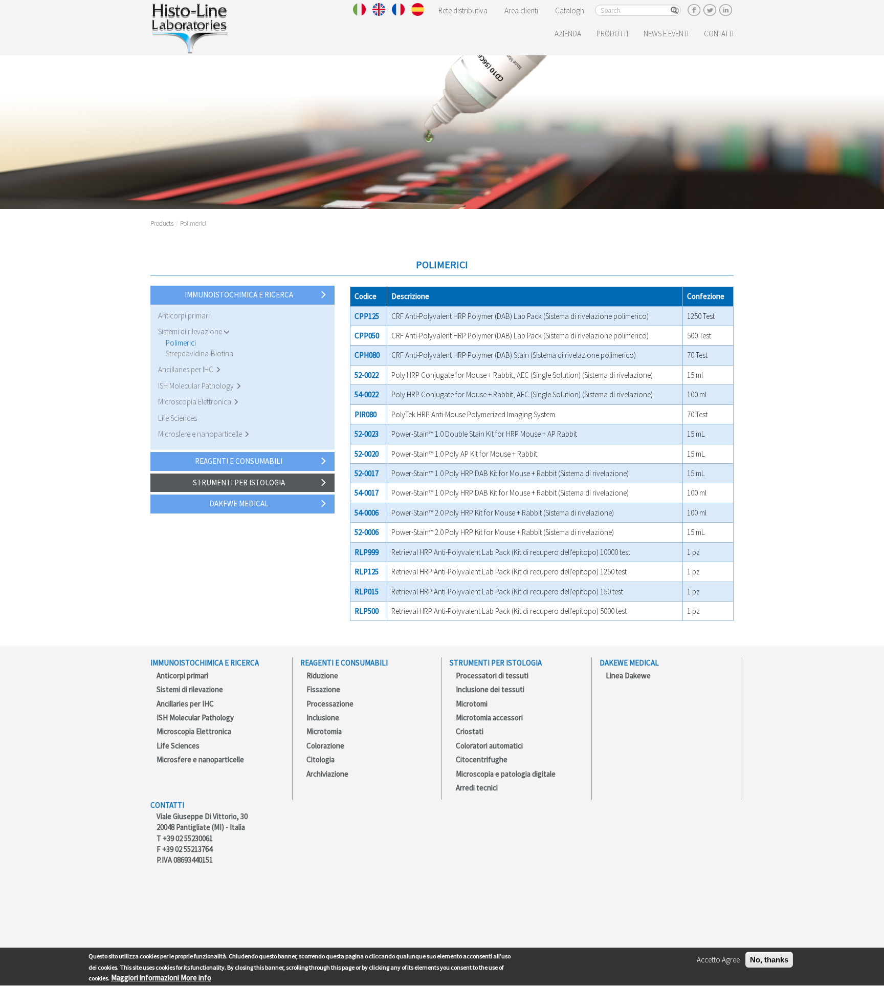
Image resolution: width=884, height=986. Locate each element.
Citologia (320, 759)
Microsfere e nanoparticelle (201, 434)
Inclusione (322, 717)
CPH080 (367, 355)
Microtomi (472, 704)
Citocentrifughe (481, 759)
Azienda (568, 33)
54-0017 (367, 493)
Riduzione (322, 675)
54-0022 (367, 394)
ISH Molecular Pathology (196, 386)
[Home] (189, 26)
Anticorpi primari (184, 315)
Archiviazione (327, 774)
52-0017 (367, 473)
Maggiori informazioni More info (161, 977)
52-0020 (367, 454)
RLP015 (367, 591)
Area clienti (521, 10)
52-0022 (367, 375)
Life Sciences (177, 418)
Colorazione (325, 746)
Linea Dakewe (628, 675)
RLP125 (367, 571)
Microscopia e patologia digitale (506, 774)
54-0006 (367, 513)
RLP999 (367, 552)
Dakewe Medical (239, 503)
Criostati (469, 731)
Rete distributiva (463, 10)
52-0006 (367, 532)
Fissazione (323, 689)
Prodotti (612, 33)
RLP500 (367, 611)
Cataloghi (570, 10)
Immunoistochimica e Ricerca (239, 294)
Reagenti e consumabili (238, 461)
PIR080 (366, 414)
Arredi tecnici (477, 787)
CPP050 (367, 335)
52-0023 (367, 434)
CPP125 (367, 316)
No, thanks (769, 959)
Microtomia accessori (489, 717)
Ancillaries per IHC (186, 369)
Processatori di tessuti (492, 675)
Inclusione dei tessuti (490, 689)
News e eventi (666, 33)
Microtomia (324, 731)
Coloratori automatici (489, 746)
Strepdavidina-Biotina (199, 353)
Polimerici (181, 343)
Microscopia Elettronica (195, 401)
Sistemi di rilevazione (191, 331)
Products (161, 223)
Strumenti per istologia (239, 482)
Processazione (329, 704)
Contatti (719, 33)
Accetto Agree (718, 959)
